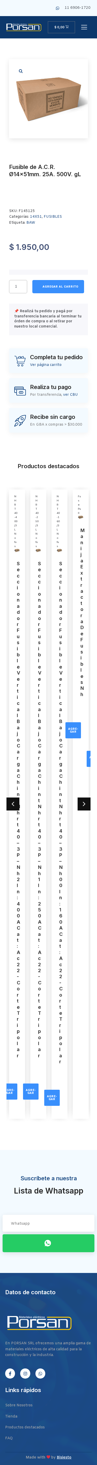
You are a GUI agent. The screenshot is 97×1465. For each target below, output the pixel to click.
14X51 (36, 216)
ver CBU (70, 394)
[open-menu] (84, 27)
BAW (30, 222)
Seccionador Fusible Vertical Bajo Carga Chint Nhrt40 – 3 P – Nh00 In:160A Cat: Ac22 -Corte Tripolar (61, 812)
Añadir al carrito (58, 286)
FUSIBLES (53, 216)
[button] (20, 70)
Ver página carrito (46, 365)
